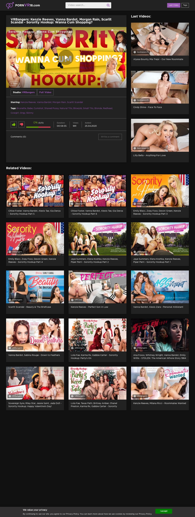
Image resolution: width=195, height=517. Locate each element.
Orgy (22, 113)
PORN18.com (27, 5)
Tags (185, 5)
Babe (30, 108)
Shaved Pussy (51, 108)
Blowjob (77, 108)
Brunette (21, 108)
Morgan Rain (59, 102)
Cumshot (38, 108)
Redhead (107, 108)
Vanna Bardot (44, 102)
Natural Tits (66, 108)
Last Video (174, 5)
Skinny (29, 113)
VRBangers (28, 92)
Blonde (98, 108)
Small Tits (88, 108)
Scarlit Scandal (75, 102)
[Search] (108, 5)
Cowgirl (15, 113)
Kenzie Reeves (28, 102)
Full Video (45, 92)
